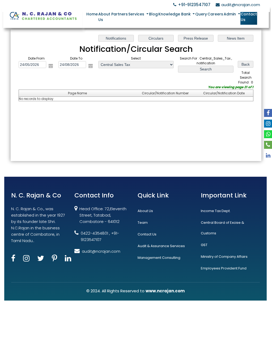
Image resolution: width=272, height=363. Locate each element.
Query (201, 14)
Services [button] (136, 14)
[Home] (43, 15)
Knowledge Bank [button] (175, 14)
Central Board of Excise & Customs (222, 228)
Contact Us (249, 16)
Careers (215, 14)
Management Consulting (159, 257)
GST (204, 244)
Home (92, 14)
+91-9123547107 (194, 4)
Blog (153, 14)
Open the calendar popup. (51, 66)
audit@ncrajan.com (240, 4)
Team (143, 222)
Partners (119, 14)
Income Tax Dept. (216, 210)
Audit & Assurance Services (161, 245)
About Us (104, 16)
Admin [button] (230, 14)
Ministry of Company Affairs (224, 256)
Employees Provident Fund (223, 268)
